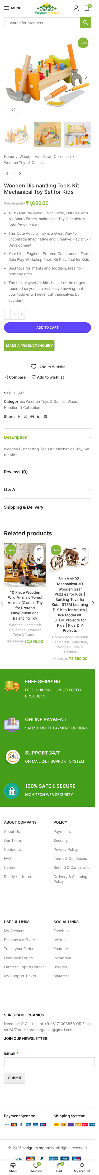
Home (9, 156)
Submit (14, 1077)
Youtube (61, 948)
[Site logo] (47, 7)
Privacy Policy (66, 849)
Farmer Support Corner (24, 967)
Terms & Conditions (70, 858)
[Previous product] (7, 174)
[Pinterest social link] (32, 416)
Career (10, 867)
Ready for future (18, 876)
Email (11, 1053)
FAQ (7, 858)
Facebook (62, 930)
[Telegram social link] (45, 416)
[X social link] (25, 416)
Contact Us (13, 849)
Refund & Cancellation (73, 867)
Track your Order (19, 948)
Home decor (62, 637)
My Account (14, 930)
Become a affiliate (19, 939)
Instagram (62, 958)
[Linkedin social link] (39, 416)
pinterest (61, 976)
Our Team (12, 840)
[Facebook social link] (19, 416)
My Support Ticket (20, 976)
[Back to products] (13, 174)
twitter (59, 939)
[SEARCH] (85, 22)
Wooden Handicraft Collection (45, 156)
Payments (62, 831)
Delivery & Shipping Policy (70, 879)
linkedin (60, 967)
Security (61, 840)
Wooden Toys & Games (24, 162)
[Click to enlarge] (14, 109)
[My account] (76, 8)
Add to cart (47, 327)
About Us (12, 831)
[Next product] (20, 174)
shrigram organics (38, 1147)
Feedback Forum (18, 958)
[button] (9, 77)
